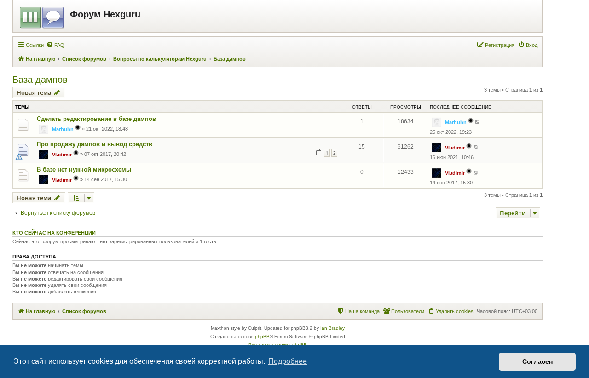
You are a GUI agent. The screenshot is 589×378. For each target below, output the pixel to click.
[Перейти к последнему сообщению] (478, 122)
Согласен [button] (537, 361)
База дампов (40, 79)
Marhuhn (63, 129)
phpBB (262, 336)
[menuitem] (55, 45)
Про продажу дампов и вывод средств (94, 144)
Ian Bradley (332, 328)
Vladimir (62, 154)
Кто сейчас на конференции (54, 232)
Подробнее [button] (287, 361)
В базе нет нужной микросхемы (84, 169)
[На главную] (42, 16)
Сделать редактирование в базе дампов (96, 118)
